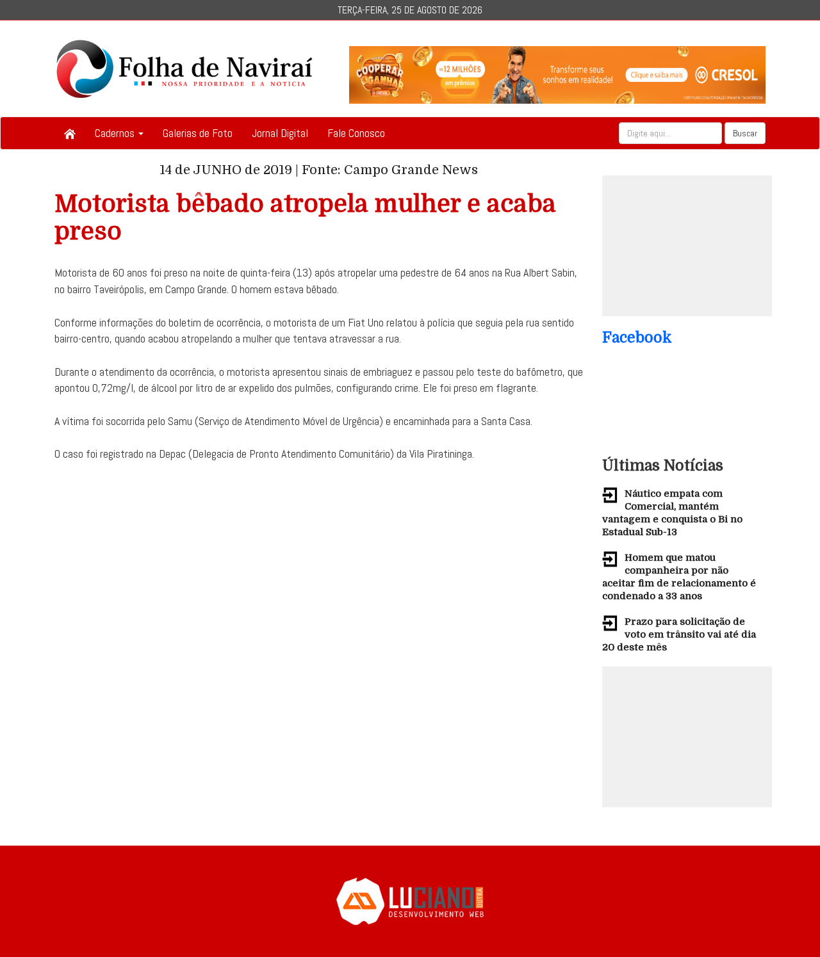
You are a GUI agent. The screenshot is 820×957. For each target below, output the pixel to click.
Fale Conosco (356, 132)
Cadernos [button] (116, 132)
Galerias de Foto (198, 132)
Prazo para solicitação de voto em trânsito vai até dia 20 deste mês (679, 634)
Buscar (745, 133)
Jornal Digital (280, 132)
